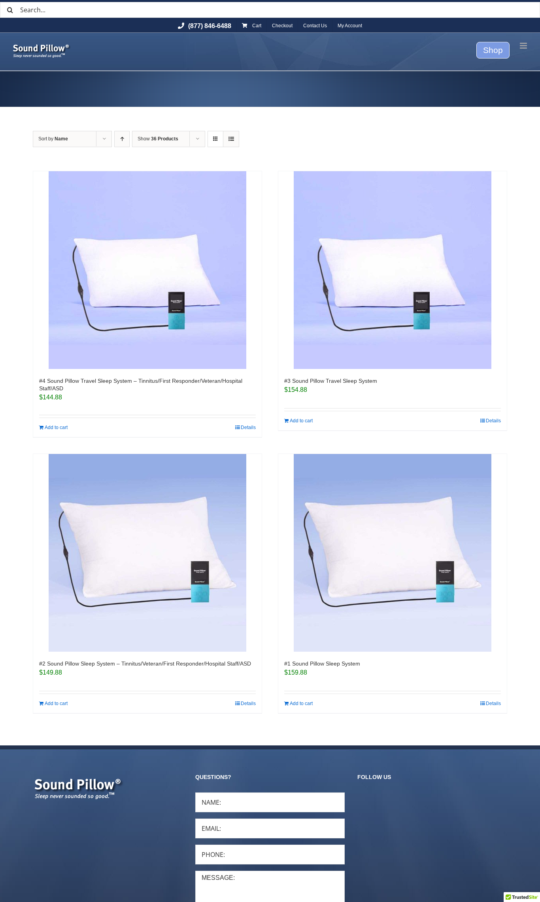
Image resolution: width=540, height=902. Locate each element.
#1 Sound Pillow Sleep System (322, 663)
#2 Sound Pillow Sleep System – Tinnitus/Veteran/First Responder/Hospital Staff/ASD (145, 663)
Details (248, 427)
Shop (493, 50)
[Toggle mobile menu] (524, 46)
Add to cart (56, 427)
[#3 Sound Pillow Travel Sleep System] (392, 270)
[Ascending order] (122, 139)
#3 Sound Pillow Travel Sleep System (330, 381)
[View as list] (231, 139)
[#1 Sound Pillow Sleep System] (392, 553)
